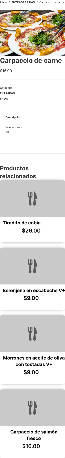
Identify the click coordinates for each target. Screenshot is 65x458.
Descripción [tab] (13, 117)
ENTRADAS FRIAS (23, 2)
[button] (60, 15)
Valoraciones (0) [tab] (13, 130)
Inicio (3, 2)
